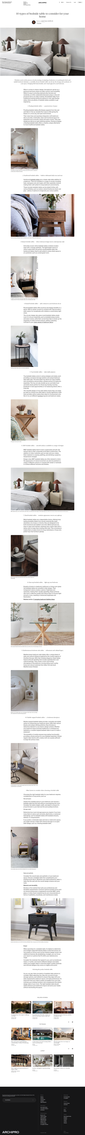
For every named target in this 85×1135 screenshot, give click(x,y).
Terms (65, 1131)
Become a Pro (68, 2)
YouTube (65, 1121)
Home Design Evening (67, 1116)
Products (42, 1098)
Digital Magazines (43, 1102)
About (65, 1109)
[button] (47, 21)
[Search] (59, 2)
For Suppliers (66, 1098)
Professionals (43, 1099)
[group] (21, 1010)
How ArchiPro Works (44, 1107)
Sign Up (80, 2)
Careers (65, 1111)
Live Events (66, 1104)
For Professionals (43, 1123)
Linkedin (65, 1120)
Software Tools (43, 1121)
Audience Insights (43, 1116)
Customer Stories (67, 1103)
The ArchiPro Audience (44, 1108)
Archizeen (42, 1100)
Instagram (65, 1117)
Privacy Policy (66, 1132)
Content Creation (43, 1120)
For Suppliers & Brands (44, 1124)
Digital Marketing (43, 1119)
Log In (75, 2)
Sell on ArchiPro (43, 1117)
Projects (42, 1096)
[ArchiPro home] (42, 2)
